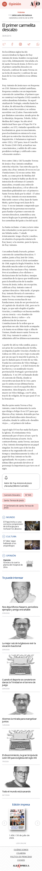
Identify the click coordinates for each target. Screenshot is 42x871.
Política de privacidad (21, 856)
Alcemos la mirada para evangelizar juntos (19, 720)
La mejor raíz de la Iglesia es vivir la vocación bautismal (19, 644)
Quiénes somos (21, 849)
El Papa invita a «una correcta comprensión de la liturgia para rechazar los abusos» (13, 525)
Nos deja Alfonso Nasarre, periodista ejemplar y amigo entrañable (20, 608)
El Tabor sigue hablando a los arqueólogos (9, 543)
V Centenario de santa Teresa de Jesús (19, 506)
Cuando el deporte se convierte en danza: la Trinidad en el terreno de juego (19, 682)
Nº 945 (28, 495)
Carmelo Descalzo (12, 495)
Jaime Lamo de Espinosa (22, 15)
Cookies (21, 860)
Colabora (21, 853)
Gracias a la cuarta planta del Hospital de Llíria (13, 564)
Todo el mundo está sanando (16, 791)
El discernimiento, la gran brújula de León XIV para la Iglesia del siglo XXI (20, 756)
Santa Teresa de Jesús (14, 500)
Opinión (15, 4)
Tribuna (21, 12)
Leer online (21, 843)
